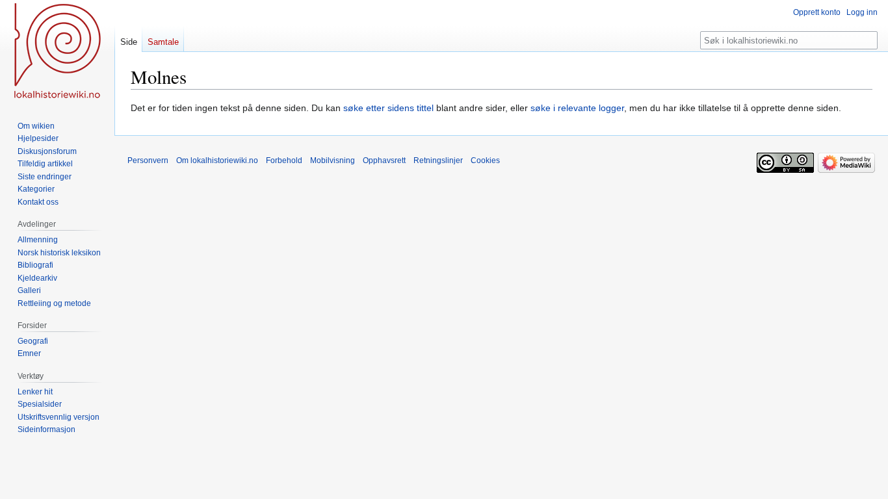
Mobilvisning (332, 160)
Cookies (485, 160)
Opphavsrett (384, 160)
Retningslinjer (438, 160)
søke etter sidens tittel (388, 108)
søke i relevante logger (577, 108)
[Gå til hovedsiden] (57, 52)
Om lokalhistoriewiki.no (217, 160)
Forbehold (284, 160)
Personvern (147, 160)
